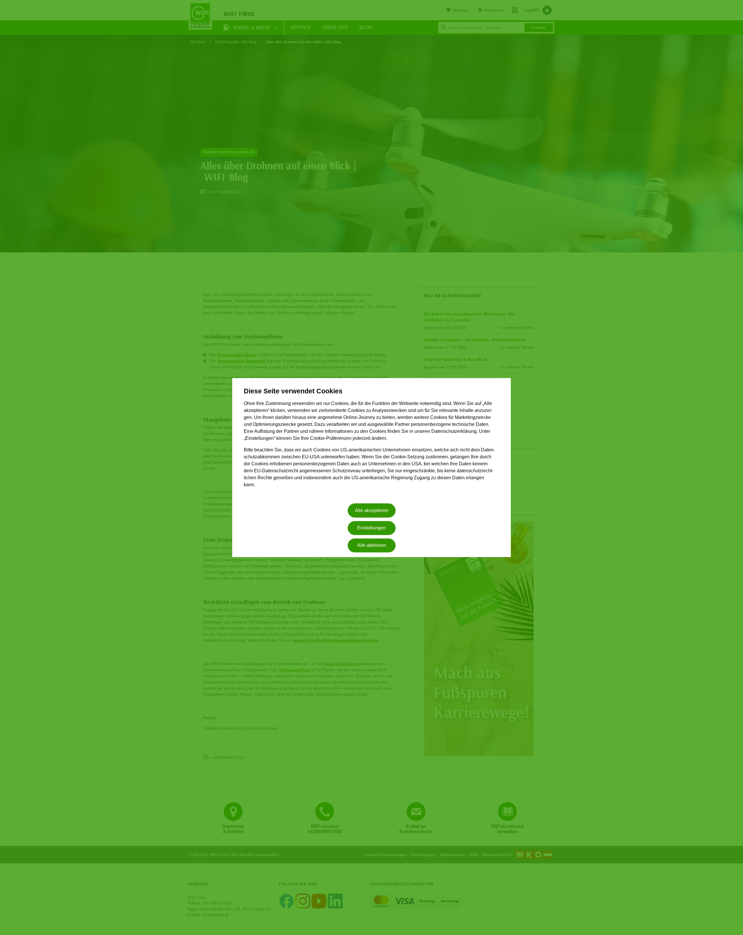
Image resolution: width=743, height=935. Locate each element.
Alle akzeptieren (371, 510)
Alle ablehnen (371, 545)
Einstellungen (371, 527)
